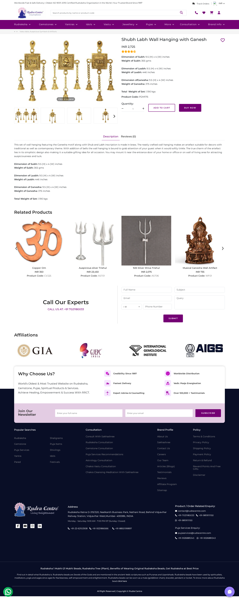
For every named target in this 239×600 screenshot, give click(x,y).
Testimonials (164, 472)
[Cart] (211, 12)
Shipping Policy (202, 448)
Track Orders (202, 3)
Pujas (149, 24)
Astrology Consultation (99, 460)
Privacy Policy (201, 442)
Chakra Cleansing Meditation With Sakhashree (112, 472)
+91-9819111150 (206, 515)
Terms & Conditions (204, 436)
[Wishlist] (203, 12)
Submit (173, 318)
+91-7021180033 (186, 515)
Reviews (161, 478)
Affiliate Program (167, 484)
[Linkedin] (40, 526)
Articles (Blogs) (166, 466)
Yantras (69, 24)
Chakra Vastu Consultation (101, 466)
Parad (17, 462)
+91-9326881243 (186, 538)
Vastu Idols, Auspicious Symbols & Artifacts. (38, 31)
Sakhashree (163, 442)
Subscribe (208, 413)
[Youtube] (25, 526)
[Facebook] (18, 526)
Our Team (162, 460)
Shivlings (55, 450)
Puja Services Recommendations (104, 454)
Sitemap (162, 490)
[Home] (30, 13)
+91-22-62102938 (79, 528)
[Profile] (219, 12)
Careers (161, 454)
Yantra (17, 456)
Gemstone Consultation (99, 448)
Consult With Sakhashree (100, 436)
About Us (162, 436)
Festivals (55, 462)
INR (220, 3)
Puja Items (56, 444)
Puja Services (21, 450)
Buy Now (190, 108)
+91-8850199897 (123, 528)
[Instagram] (32, 526)
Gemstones (46, 24)
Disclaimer (199, 475)
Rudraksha (20, 24)
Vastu (107, 24)
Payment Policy (202, 454)
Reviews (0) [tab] (128, 136)
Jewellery (128, 24)
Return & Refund (202, 460)
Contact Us (163, 448)
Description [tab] (110, 136)
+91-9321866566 (100, 528)
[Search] (181, 12)
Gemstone (20, 444)
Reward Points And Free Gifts (206, 468)
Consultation (188, 24)
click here (122, 581)
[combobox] (132, 307)
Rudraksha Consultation (99, 442)
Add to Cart (161, 108)
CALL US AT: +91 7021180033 (66, 309)
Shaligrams (56, 438)
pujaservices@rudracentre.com (194, 533)
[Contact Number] (196, 12)
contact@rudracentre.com (192, 511)
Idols (89, 24)
